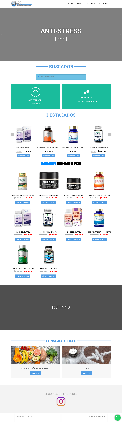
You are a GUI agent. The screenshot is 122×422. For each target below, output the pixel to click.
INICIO (70, 4)
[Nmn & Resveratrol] (23, 134)
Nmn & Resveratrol (23, 147)
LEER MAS (35, 373)
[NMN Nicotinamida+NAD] (98, 134)
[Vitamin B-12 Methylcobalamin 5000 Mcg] (48, 134)
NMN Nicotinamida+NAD (98, 147)
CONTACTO (95, 4)
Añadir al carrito (23, 155)
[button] (2, 34)
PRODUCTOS (81, 4)
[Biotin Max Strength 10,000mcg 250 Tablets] (73, 134)
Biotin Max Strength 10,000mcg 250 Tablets (73, 147)
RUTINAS (61, 307)
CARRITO (106, 4)
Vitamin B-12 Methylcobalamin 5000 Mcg (48, 147)
